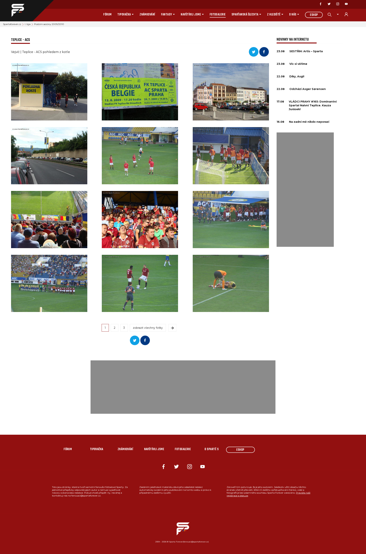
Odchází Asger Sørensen (307, 89)
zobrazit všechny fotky (148, 328)
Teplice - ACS (20, 40)
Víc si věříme (298, 64)
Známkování (147, 14)
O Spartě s (212, 449)
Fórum (107, 14)
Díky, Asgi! (296, 76)
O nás (292, 14)
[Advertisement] (305, 189)
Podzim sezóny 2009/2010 (49, 24)
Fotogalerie (218, 14)
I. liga (27, 24)
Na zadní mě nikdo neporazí (309, 121)
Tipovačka (124, 14)
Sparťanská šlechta (245, 14)
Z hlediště (274, 14)
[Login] (348, 14)
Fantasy (166, 14)
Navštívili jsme (191, 14)
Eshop (314, 15)
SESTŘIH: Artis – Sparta (306, 51)
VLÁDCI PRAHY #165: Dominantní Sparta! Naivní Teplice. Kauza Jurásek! (313, 105)
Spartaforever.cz (12, 24)
